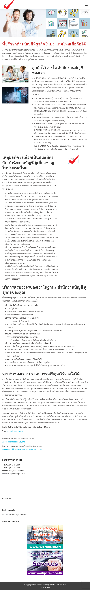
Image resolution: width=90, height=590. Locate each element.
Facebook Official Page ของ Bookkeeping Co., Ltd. (22, 449)
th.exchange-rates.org (18, 515)
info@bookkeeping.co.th (16, 474)
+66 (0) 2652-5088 (14, 431)
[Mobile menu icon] (86, 4)
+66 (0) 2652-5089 (13, 468)
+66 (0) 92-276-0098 (16, 471)
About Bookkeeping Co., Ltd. (13, 442)
